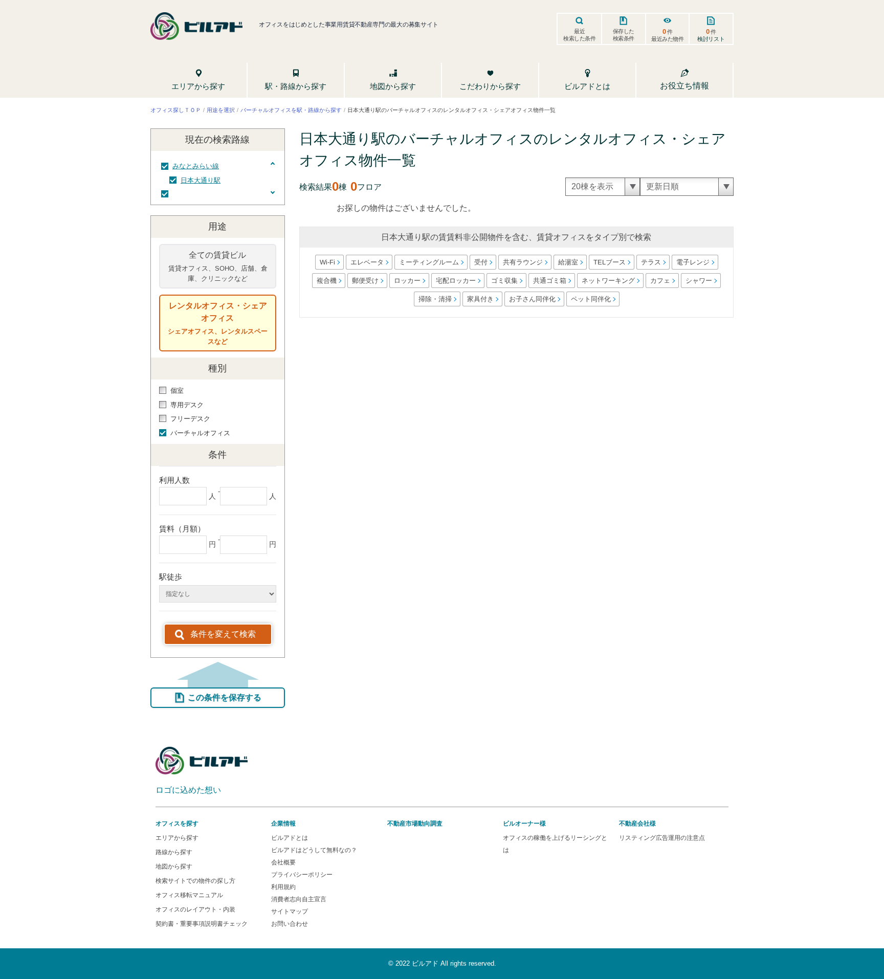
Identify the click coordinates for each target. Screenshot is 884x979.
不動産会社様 (637, 823)
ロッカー (407, 280)
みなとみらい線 (195, 166)
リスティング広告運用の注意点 (662, 837)
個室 (177, 390)
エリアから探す (177, 837)
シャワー (699, 280)
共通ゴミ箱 (549, 280)
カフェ (660, 280)
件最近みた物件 (667, 35)
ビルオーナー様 (524, 823)
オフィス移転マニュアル (189, 895)
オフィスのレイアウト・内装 (195, 909)
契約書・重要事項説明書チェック (202, 923)
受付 (480, 262)
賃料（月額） (182, 528)
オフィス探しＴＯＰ (175, 109)
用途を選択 (221, 109)
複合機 (327, 280)
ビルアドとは (289, 837)
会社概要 (283, 862)
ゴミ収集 (504, 280)
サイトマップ (289, 911)
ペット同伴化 (590, 299)
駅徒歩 (170, 576)
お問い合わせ (289, 923)
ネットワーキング (608, 280)
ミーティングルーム (428, 262)
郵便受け (365, 280)
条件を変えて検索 (223, 634)
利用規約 (283, 887)
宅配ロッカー (456, 280)
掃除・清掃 (434, 299)
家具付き (480, 299)
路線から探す (174, 852)
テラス (650, 262)
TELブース (609, 262)
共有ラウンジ (522, 262)
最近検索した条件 (579, 34)
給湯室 (568, 262)
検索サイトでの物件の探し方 (195, 880)
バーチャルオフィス (200, 433)
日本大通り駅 (200, 180)
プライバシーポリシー (302, 874)
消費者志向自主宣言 (298, 899)
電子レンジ (692, 262)
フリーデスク (190, 418)
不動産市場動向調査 (415, 823)
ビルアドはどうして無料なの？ (314, 850)
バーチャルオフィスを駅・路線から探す (291, 109)
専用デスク (187, 405)
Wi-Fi (327, 262)
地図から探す (174, 866)
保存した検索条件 (623, 34)
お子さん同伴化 (532, 299)
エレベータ (366, 262)
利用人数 (174, 480)
